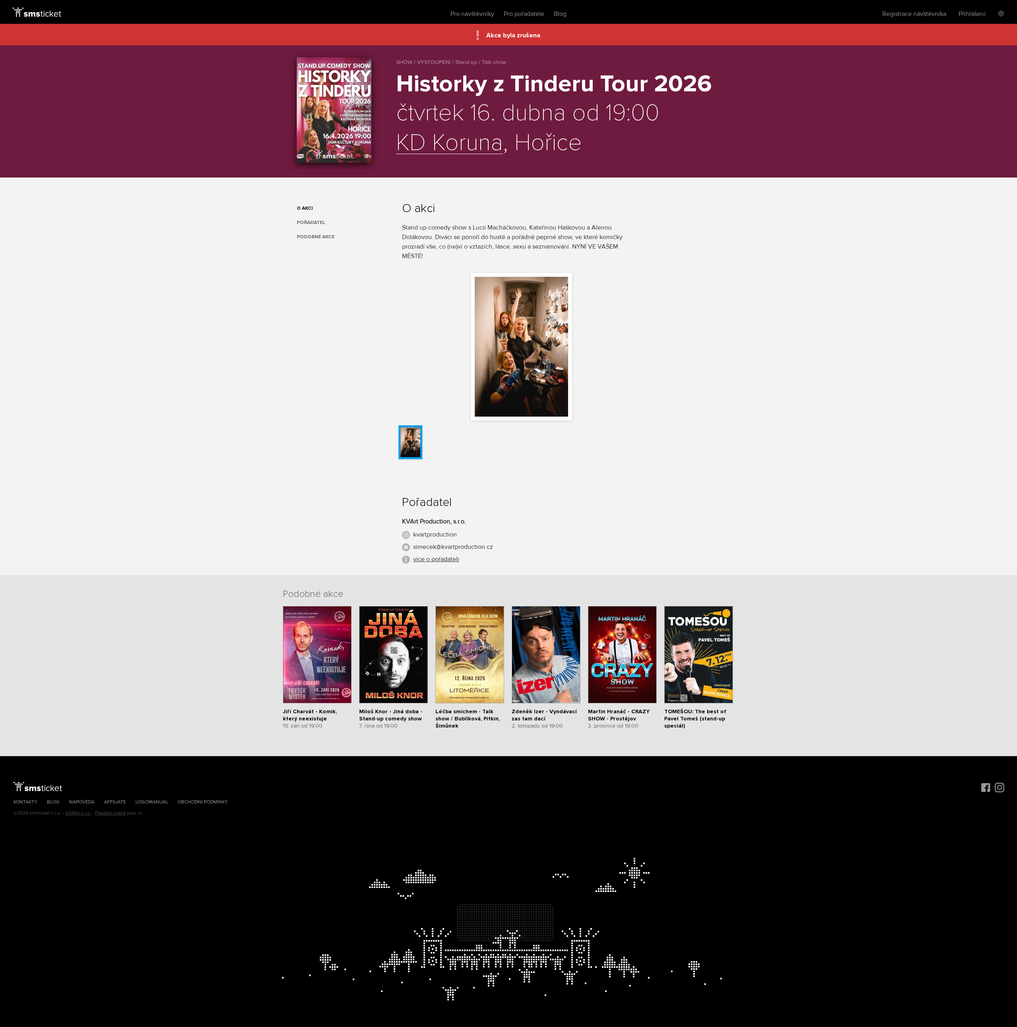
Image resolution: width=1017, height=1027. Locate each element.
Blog (560, 14)
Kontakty (25, 802)
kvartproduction (435, 535)
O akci (305, 208)
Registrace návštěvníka (914, 14)
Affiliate (115, 802)
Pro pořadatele (524, 14)
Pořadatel (311, 223)
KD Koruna (449, 143)
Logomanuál (151, 802)
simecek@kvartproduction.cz (453, 547)
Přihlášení (972, 14)
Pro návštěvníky (472, 14)
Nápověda (82, 802)
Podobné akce (315, 237)
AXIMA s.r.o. (78, 813)
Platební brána (110, 813)
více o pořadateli (436, 559)
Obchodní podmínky (203, 802)
